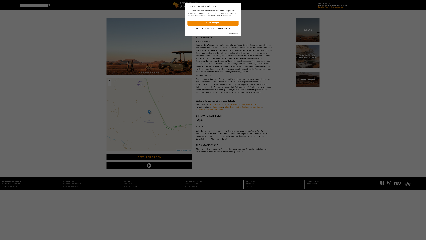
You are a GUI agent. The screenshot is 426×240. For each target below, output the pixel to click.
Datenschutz (234, 33)
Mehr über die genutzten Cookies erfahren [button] (212, 28)
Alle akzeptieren (213, 23)
